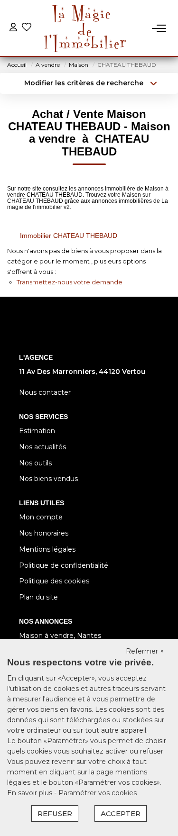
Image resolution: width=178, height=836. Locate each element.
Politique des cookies (54, 581)
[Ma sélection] (26, 28)
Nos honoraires (43, 533)
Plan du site (38, 597)
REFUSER (54, 813)
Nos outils (35, 463)
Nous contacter (45, 392)
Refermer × (145, 651)
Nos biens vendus (48, 478)
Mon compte (41, 517)
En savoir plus (30, 793)
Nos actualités (42, 447)
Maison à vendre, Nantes (60, 635)
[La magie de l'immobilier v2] (85, 28)
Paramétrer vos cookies (97, 793)
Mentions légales (47, 549)
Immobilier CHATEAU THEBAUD (68, 235)
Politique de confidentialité (63, 565)
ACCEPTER (121, 813)
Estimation (37, 431)
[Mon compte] (13, 28)
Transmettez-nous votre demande (69, 282)
